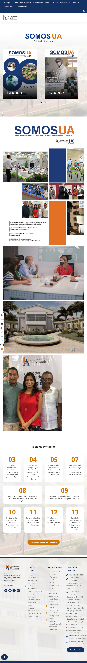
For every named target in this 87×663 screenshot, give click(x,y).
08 (22, 490)
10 (12, 512)
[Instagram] (5, 590)
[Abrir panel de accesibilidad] (4, 657)
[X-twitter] (14, 590)
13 (75, 512)
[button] (41, 102)
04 (33, 459)
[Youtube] (18, 590)
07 (75, 459)
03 (12, 459)
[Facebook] (10, 590)
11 (33, 512)
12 (54, 512)
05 (54, 459)
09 (64, 490)
